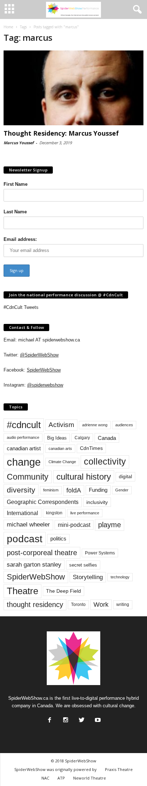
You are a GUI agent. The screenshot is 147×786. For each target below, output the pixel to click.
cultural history (83, 476)
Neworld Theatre (89, 778)
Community (28, 476)
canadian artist (24, 448)
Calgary (82, 437)
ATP (61, 778)
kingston (54, 512)
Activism (61, 424)
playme (109, 525)
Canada (107, 438)
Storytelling (88, 577)
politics (58, 539)
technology (120, 577)
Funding (98, 490)
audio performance (23, 437)
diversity (21, 490)
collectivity (105, 461)
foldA (73, 490)
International (22, 513)
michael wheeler (28, 524)
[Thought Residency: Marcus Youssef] (73, 87)
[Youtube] (97, 718)
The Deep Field (63, 591)
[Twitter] (81, 718)
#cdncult (24, 425)
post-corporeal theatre (42, 553)
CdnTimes (91, 448)
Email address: (20, 239)
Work (100, 604)
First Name (15, 184)
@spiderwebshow (45, 385)
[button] (136, 10)
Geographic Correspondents (42, 502)
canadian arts (60, 448)
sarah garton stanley (34, 564)
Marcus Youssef (19, 142)
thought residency (35, 604)
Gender (121, 490)
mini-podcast (74, 525)
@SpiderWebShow (39, 355)
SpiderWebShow (44, 370)
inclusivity (97, 502)
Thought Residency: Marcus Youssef (61, 133)
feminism (51, 490)
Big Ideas (57, 438)
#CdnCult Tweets (21, 307)
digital (125, 476)
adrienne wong (94, 425)
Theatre (22, 591)
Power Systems (100, 552)
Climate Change (62, 462)
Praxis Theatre (119, 769)
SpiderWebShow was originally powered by (55, 769)
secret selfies (83, 565)
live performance (84, 513)
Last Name (15, 211)
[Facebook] (48, 718)
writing (122, 604)
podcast (24, 538)
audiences (124, 425)
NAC (45, 778)
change (24, 462)
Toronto (78, 604)
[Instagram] (64, 718)
